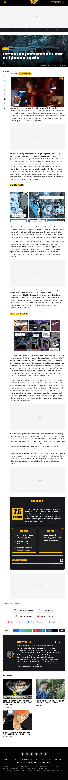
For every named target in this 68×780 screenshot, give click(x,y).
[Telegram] (5, 103)
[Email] (5, 99)
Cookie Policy (46, 762)
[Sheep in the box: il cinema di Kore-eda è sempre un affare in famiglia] (50, 689)
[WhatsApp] (5, 90)
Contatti (49, 759)
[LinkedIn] (5, 85)
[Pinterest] (5, 94)
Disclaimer (21, 762)
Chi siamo (14, 759)
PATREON (56, 3)
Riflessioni (17, 603)
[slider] (35, 105)
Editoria (5, 49)
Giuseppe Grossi (13, 63)
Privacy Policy (33, 762)
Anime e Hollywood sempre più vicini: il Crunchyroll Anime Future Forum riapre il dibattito (17, 703)
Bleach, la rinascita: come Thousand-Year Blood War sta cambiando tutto (17, 733)
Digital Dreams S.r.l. (27, 766)
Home (6, 759)
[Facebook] (5, 76)
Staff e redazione (26, 759)
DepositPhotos (43, 768)
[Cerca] (63, 3)
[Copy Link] (5, 108)
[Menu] (5, 2)
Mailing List (39, 759)
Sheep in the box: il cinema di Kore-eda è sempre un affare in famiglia (50, 702)
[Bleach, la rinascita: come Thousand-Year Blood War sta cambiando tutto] (17, 720)
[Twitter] (5, 81)
